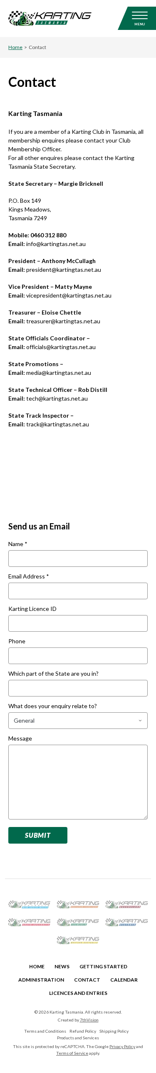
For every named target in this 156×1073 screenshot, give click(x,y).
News (61, 966)
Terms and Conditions (45, 1031)
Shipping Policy (114, 1031)
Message (20, 739)
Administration (41, 980)
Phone (16, 641)
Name (17, 544)
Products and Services (78, 1037)
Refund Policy (82, 1031)
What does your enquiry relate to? (52, 706)
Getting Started (103, 966)
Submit (38, 835)
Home (15, 47)
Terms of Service (72, 1053)
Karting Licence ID (32, 609)
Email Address (28, 576)
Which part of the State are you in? (53, 674)
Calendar (124, 980)
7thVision (89, 1019)
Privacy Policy (122, 1046)
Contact (87, 980)
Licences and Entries (78, 993)
